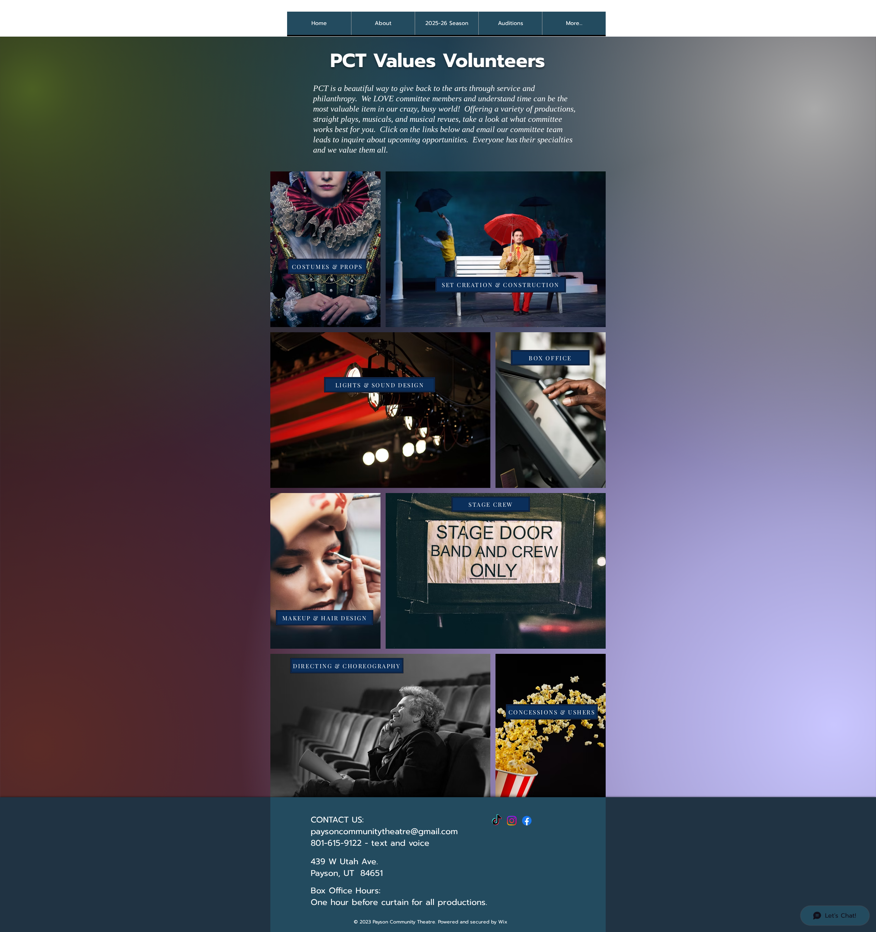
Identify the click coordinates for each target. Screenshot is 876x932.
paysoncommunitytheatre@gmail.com (384, 831)
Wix (502, 921)
